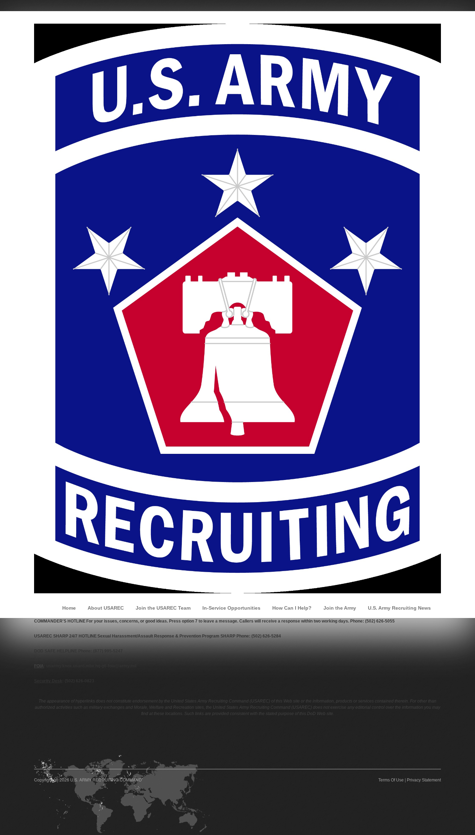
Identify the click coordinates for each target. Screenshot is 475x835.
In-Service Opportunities (231, 608)
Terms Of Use (391, 780)
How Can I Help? (292, 608)
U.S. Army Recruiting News (399, 608)
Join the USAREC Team (163, 608)
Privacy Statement (424, 780)
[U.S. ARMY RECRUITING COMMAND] (237, 308)
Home (69, 608)
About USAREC (106, 608)
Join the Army (339, 608)
